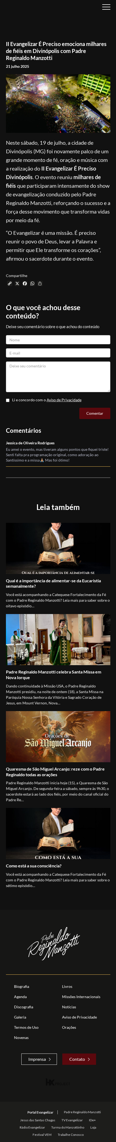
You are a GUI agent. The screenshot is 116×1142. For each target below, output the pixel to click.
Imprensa (37, 1059)
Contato (77, 1059)
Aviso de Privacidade (64, 400)
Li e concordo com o (46, 400)
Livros (67, 986)
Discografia (23, 1007)
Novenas (21, 1037)
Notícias (69, 1007)
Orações (69, 1027)
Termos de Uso (26, 1027)
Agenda (20, 996)
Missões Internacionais (81, 996)
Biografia (21, 986)
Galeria (20, 1017)
